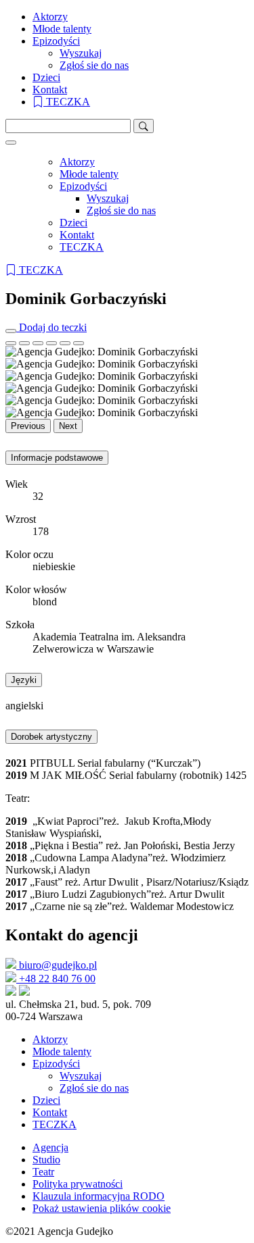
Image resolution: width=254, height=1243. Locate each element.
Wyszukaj (81, 53)
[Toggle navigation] (10, 143)
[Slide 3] (51, 343)
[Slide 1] (24, 343)
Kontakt (50, 89)
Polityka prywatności (78, 1184)
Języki (24, 680)
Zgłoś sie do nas (94, 65)
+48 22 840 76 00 (56, 978)
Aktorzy (50, 16)
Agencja (50, 1147)
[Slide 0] (10, 343)
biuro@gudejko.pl (56, 965)
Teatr (43, 1171)
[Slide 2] (38, 343)
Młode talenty (62, 28)
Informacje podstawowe (57, 458)
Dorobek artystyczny (51, 737)
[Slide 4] (65, 343)
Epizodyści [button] (56, 41)
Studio (46, 1159)
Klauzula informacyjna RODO (99, 1196)
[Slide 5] (78, 343)
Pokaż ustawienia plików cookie (102, 1208)
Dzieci (46, 77)
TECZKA (66, 101)
